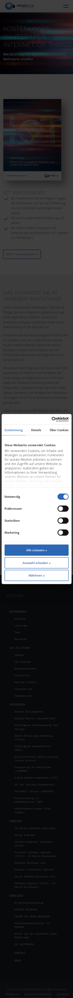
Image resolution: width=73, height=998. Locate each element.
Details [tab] (36, 430)
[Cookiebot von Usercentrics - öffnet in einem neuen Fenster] (52, 419)
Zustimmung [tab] (13, 430)
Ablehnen (35, 575)
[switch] (63, 508)
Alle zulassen (35, 550)
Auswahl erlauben (35, 563)
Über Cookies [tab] (59, 430)
